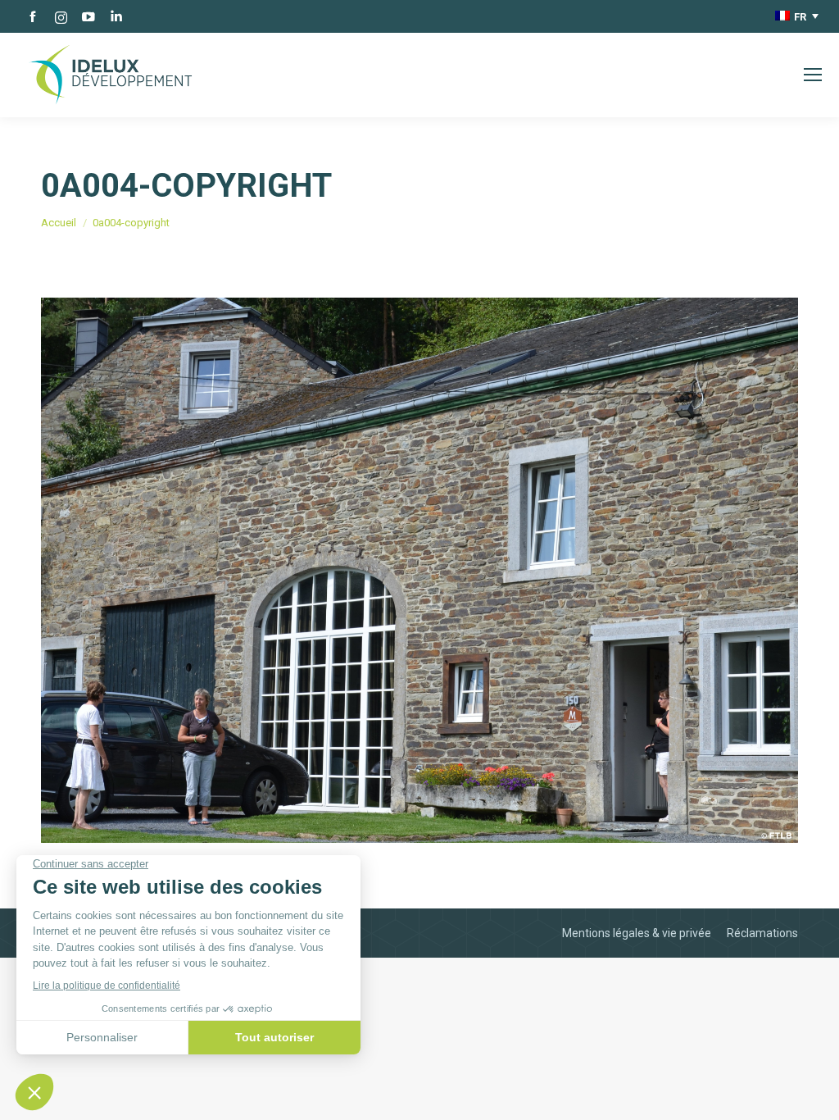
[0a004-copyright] (419, 570)
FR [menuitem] (800, 17)
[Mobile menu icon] (813, 74)
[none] (797, 17)
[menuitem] (797, 17)
